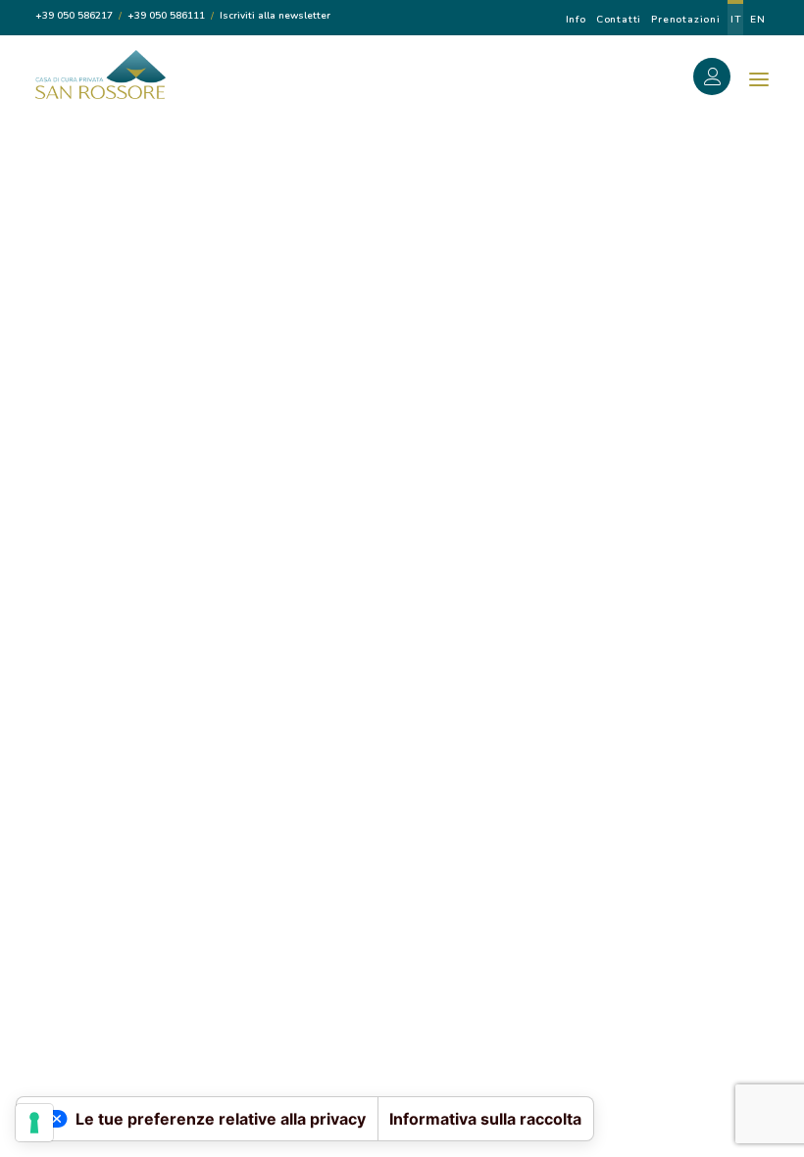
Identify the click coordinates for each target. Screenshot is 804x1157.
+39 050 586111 (166, 16)
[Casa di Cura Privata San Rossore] (100, 74)
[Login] (722, 79)
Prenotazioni (686, 19)
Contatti (618, 19)
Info (576, 19)
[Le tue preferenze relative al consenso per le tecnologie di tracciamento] (34, 1122)
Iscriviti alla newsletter (275, 16)
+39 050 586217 (74, 16)
